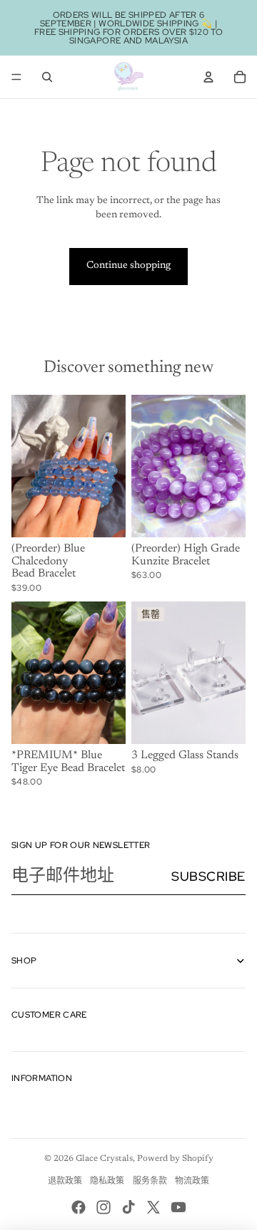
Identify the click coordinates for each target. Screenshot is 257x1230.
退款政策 (65, 1181)
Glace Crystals (104, 1158)
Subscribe (208, 876)
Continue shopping (128, 266)
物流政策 (192, 1181)
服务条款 (150, 1181)
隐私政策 (107, 1181)
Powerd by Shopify (175, 1158)
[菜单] (16, 77)
